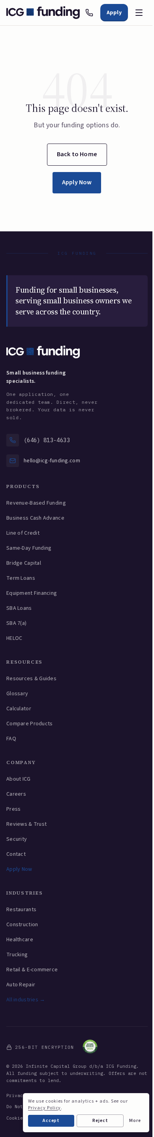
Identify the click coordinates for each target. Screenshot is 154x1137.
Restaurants (21, 910)
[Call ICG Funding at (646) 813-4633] (89, 12)
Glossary (17, 694)
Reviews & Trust (26, 824)
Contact (16, 854)
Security (16, 839)
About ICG (18, 779)
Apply (114, 13)
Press (13, 809)
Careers (16, 794)
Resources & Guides (31, 679)
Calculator (18, 709)
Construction (22, 925)
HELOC (14, 638)
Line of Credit (22, 533)
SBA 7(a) (16, 623)
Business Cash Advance (35, 518)
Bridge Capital (23, 563)
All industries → (25, 1000)
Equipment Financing (31, 593)
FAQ (11, 739)
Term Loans (20, 578)
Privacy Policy (44, 1108)
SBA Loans (19, 608)
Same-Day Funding (28, 548)
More (135, 1120)
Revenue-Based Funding (36, 503)
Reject (100, 1120)
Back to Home (77, 154)
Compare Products (29, 724)
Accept (51, 1120)
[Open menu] (139, 12)
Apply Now (77, 182)
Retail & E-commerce (32, 970)
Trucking (17, 955)
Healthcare (19, 940)
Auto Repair (20, 985)
